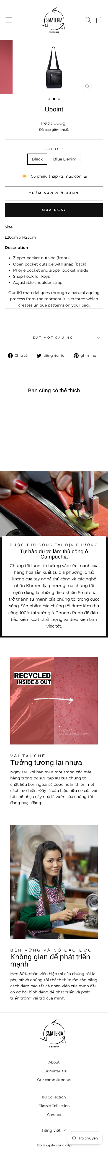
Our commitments (54, 1080)
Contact (54, 1115)
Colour (54, 149)
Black (37, 159)
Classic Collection (54, 1106)
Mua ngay (54, 210)
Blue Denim (64, 159)
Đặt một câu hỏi (54, 338)
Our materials (54, 1071)
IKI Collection (54, 1097)
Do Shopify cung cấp (54, 1145)
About (54, 1062)
